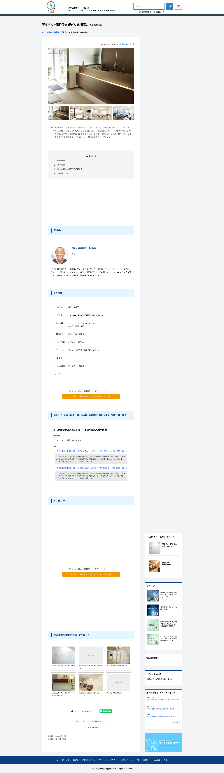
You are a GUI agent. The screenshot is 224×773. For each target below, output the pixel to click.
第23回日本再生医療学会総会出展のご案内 (160, 716)
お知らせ (146, 760)
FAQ (138, 760)
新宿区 (56, 32)
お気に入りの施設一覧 (127, 44)
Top (43, 32)
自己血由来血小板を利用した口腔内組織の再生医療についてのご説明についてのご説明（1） (91, 451)
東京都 (49, 32)
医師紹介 (61, 161)
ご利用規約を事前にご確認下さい (152, 12)
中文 (166, 760)
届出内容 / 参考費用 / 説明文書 (69, 169)
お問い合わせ (126, 760)
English (157, 760)
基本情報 (61, 165)
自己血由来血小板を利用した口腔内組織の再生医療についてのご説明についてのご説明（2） (91, 468)
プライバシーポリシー (108, 760)
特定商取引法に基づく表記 (84, 760)
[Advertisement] (67, 201)
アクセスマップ (63, 174)
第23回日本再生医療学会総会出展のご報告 (160, 709)
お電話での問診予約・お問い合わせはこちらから (91, 397)
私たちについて (63, 760)
